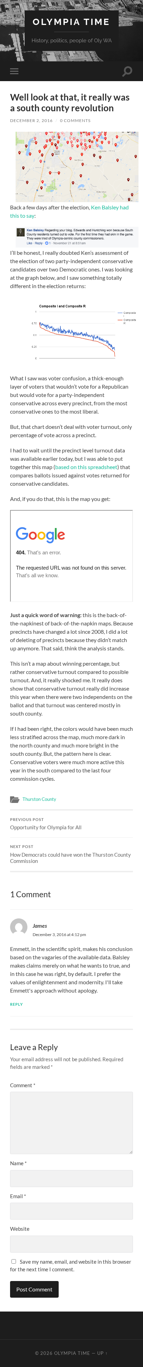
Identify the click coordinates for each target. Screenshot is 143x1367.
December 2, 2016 (31, 120)
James (40, 925)
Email (18, 1196)
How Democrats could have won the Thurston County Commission (70, 854)
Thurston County (39, 799)
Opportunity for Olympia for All (46, 824)
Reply (16, 1004)
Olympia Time (71, 21)
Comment (22, 1085)
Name (18, 1163)
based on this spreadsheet (86, 467)
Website (20, 1229)
